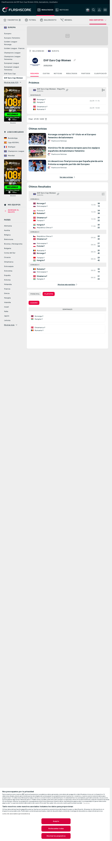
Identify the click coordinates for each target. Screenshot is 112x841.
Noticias (58, 73)
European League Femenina (11, 68)
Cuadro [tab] (34, 303)
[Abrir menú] (105, 10)
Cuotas (46, 73)
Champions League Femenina (12, 57)
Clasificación (100, 73)
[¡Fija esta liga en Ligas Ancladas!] (74, 60)
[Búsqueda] (93, 10)
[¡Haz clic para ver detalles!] (67, 100)
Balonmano (38, 51)
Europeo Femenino (12, 38)
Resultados (71, 73)
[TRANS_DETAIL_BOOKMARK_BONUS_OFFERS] (87, 10)
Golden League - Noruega (11, 43)
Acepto (56, 821)
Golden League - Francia (14, 48)
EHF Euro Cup (10, 73)
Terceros (86, 803)
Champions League (12, 53)
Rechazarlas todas (56, 828)
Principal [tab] (35, 294)
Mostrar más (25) (11, 82)
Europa (55, 51)
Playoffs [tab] (48, 294)
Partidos (85, 73)
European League (11, 63)
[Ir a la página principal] (18, 10)
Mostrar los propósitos (56, 836)
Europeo (7, 33)
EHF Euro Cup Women (13, 78)
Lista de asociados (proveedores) (16, 814)
